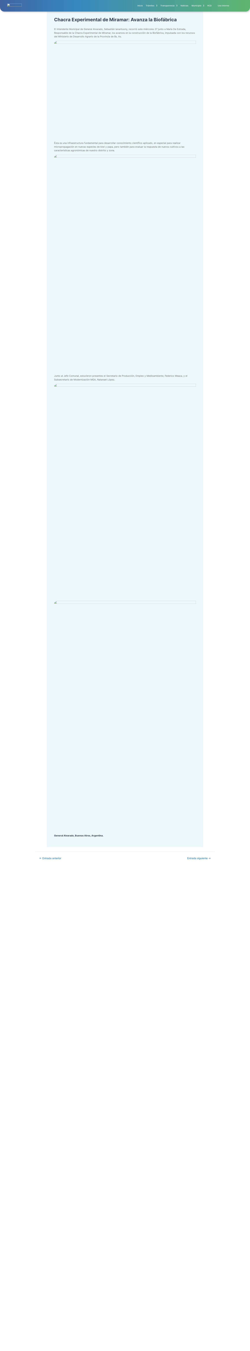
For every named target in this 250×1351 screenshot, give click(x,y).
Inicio (140, 5)
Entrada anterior (50, 858)
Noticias (184, 5)
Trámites (150, 5)
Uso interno (223, 5)
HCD (209, 5)
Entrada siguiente (199, 858)
